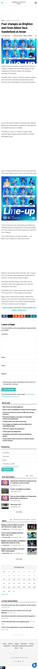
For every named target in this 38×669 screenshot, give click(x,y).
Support (16, 643)
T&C (21, 648)
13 (29, 579)
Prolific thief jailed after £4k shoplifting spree (15, 621)
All (27, 475)
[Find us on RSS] (20, 661)
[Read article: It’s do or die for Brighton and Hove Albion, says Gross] (32, 535)
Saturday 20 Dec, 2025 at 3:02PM (22, 36)
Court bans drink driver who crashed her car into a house (18, 605)
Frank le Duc (6, 36)
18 (19, 583)
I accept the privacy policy (11, 466)
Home (3, 20)
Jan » (7, 594)
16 (9, 583)
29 (4, 591)
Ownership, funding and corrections (22, 646)
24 (14, 587)
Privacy (31, 643)
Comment (5, 334)
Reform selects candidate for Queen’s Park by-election (19, 409)
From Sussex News (10, 601)
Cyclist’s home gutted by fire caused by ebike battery (17, 627)
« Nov (3, 594)
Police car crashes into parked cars (14, 429)
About (4, 643)
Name (3, 357)
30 (9, 591)
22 (4, 587)
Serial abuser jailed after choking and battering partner (18, 616)
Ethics (16, 648)
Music (31, 475)
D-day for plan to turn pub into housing (14, 421)
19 (24, 583)
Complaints (6, 646)
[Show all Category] (35, 475)
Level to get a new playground (12, 431)
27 (29, 587)
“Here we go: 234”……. (16, 504)
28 (34, 587)
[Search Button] (36, 3)
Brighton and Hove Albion (13, 20)
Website (3, 374)
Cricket (33, 519)
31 (14, 591)
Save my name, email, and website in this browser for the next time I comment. (19, 383)
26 (24, 587)
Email (3, 365)
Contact (10, 643)
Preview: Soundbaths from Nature (20, 489)
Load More (19, 512)
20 (29, 583)
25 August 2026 (15, 491)
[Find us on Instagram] (23, 661)
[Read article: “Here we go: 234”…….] (5, 506)
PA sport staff (6, 537)
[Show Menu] (2, 3)
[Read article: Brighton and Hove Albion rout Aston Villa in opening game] (32, 551)
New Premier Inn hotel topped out (13, 407)
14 (34, 579)
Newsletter (24, 643)
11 (19, 579)
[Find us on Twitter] (16, 661)
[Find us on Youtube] (18, 661)
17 (14, 583)
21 (34, 583)
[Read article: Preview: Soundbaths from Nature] (5, 490)
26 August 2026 (15, 485)
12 (24, 579)
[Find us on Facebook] (13, 661)
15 (4, 583)
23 (9, 587)
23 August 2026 (18, 553)
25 (19, 587)
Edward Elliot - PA (7, 553)
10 (14, 579)
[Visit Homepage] (19, 3)
